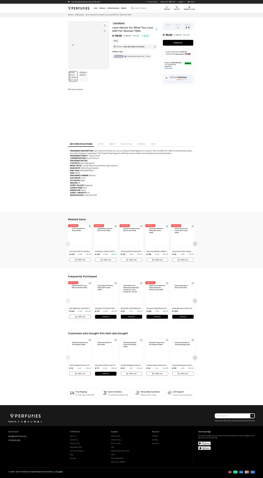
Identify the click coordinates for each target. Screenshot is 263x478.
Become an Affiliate (118, 462)
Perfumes (79, 15)
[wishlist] (90, 226)
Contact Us (74, 440)
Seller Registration (117, 458)
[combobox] (172, 2)
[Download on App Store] (227, 448)
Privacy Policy (75, 443)
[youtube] (35, 422)
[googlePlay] (41, 422)
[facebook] (18, 422)
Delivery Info (115, 436)
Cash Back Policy (76, 447)
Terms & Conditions (77, 451)
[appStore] (38, 422)
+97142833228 (14, 440)
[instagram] (22, 422)
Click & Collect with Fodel (120, 451)
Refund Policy (116, 440)
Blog (71, 454)
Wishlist (155, 436)
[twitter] (28, 422)
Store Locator (116, 443)
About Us (73, 436)
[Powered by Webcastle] (58, 472)
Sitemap (73, 458)
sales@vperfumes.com (17, 436)
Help (112, 454)
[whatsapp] (31, 422)
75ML (116, 41)
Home (70, 15)
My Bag (155, 440)
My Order (155, 443)
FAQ (112, 447)
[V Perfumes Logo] (78, 8)
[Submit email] (252, 416)
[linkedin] (25, 422)
